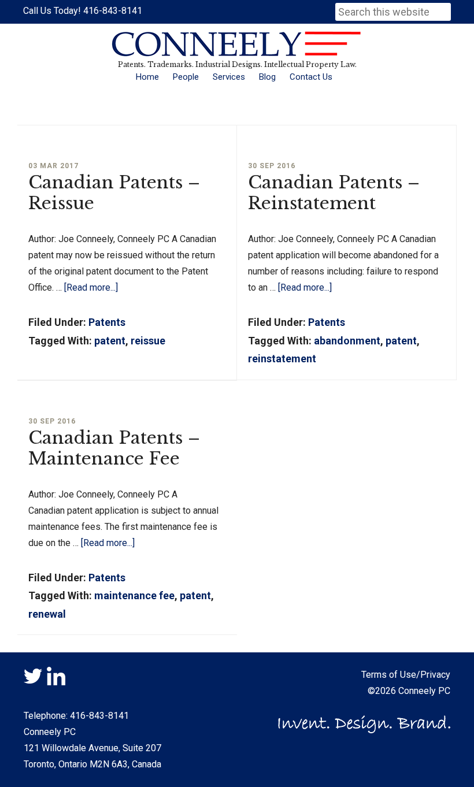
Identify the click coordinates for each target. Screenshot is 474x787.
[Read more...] (91, 287)
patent (109, 341)
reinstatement (282, 358)
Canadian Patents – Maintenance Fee (114, 448)
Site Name (237, 44)
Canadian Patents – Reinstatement (334, 193)
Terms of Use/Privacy (405, 674)
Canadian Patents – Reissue (114, 193)
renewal (47, 614)
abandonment (347, 341)
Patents (106, 322)
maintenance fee (134, 595)
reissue (148, 341)
